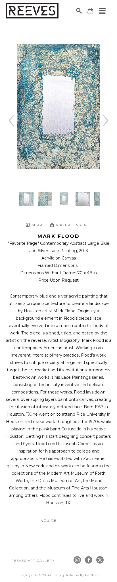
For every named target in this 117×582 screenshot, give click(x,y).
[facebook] (88, 560)
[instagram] (77, 560)
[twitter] (100, 560)
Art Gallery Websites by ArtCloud (73, 575)
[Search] (79, 11)
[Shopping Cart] (90, 10)
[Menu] (102, 11)
